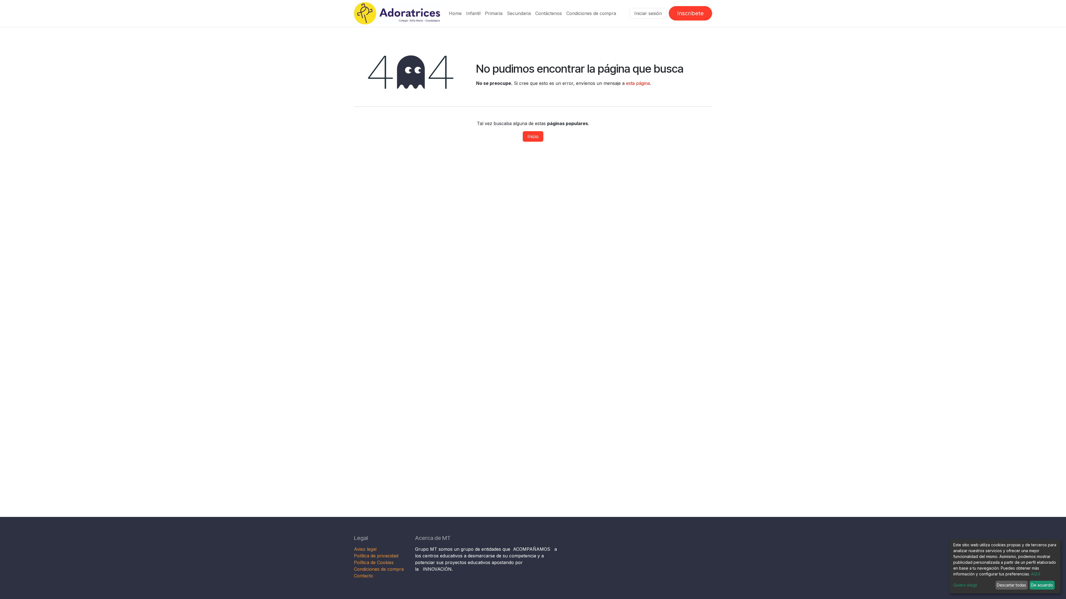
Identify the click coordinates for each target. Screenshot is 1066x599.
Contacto (363, 575)
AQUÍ (1035, 574)
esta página (638, 83)
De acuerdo (1042, 585)
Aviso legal (366, 549)
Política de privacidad (376, 556)
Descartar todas (1011, 585)
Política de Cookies (374, 562)
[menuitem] (455, 13)
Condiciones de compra (379, 569)
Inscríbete (690, 13)
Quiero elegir (965, 585)
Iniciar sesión (648, 13)
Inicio (533, 136)
